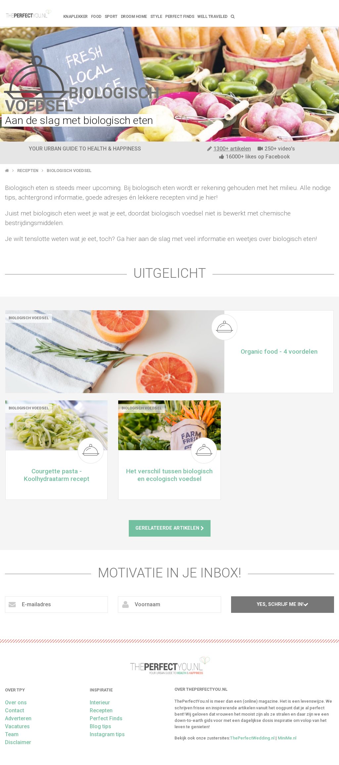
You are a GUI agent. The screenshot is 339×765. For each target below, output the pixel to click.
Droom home (134, 16)
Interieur (100, 702)
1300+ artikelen (232, 149)
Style (156, 16)
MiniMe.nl (287, 738)
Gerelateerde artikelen (168, 528)
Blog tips (100, 726)
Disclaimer (18, 742)
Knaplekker (75, 16)
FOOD (96, 16)
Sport (111, 16)
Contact (14, 710)
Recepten (27, 170)
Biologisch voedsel (69, 170)
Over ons (16, 702)
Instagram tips (107, 734)
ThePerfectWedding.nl (252, 738)
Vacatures (17, 726)
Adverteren (18, 718)
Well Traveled (212, 16)
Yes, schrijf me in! (280, 604)
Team (12, 734)
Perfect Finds (179, 16)
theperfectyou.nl (28, 13)
